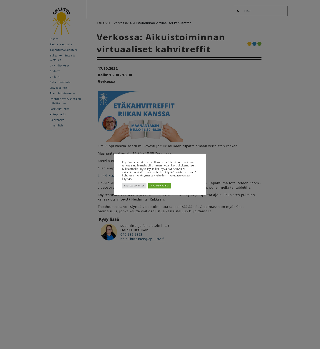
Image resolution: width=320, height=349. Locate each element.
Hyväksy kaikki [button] (160, 185)
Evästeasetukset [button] (134, 185)
